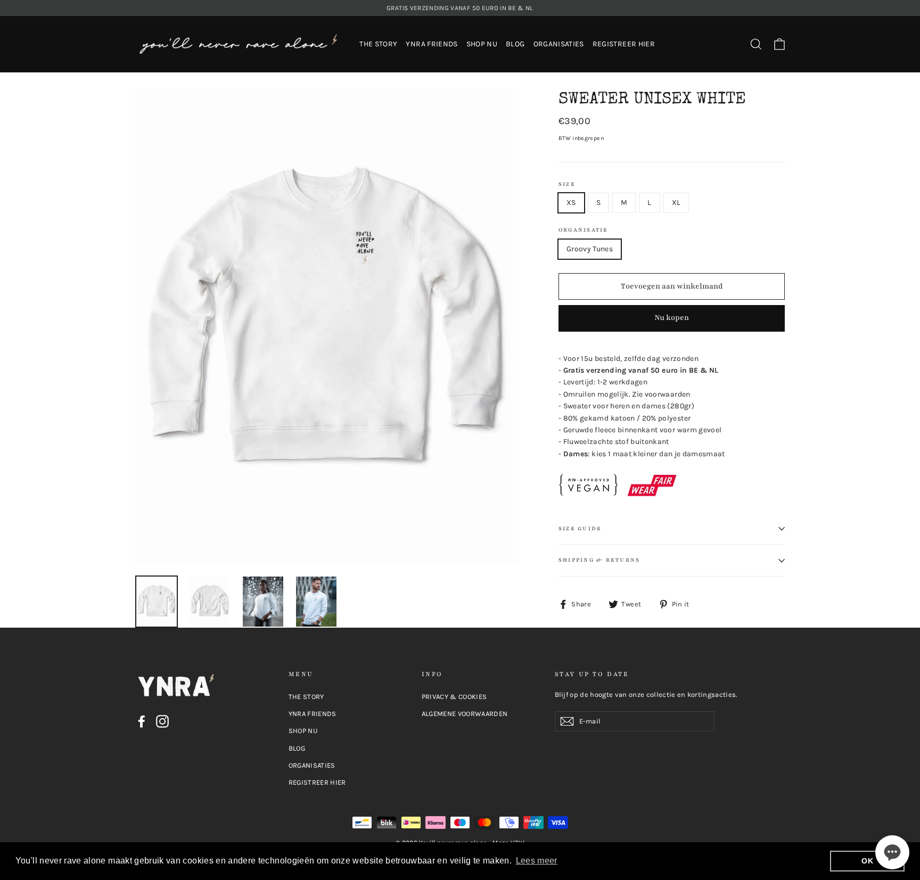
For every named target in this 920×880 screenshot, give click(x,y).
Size (567, 184)
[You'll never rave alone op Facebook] (141, 721)
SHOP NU (481, 43)
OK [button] (867, 861)
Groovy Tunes (589, 248)
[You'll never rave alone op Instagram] (162, 721)
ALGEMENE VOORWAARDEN (465, 714)
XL (676, 202)
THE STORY (378, 43)
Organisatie (583, 230)
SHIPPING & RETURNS (599, 560)
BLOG (515, 43)
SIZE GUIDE (580, 528)
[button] (892, 852)
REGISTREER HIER (624, 43)
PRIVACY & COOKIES (454, 697)
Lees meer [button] (536, 860)
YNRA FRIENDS (431, 43)
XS (571, 202)
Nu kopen (671, 317)
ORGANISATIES (558, 43)
